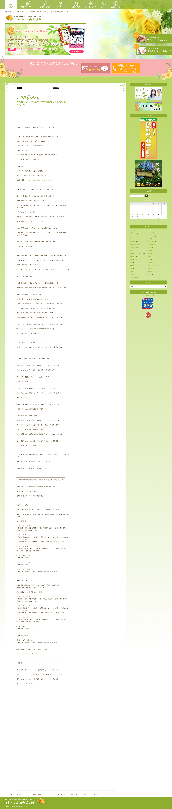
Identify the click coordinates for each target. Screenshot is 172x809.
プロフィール (60, 7)
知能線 (150, 268)
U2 (149, 230)
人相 (149, 239)
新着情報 (132, 259)
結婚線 (150, 271)
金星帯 (150, 274)
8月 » (159, 218)
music (131, 230)
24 (137, 214)
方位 (149, 259)
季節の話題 (132, 247)
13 (153, 210)
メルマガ (132, 239)
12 (148, 210)
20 (153, 212)
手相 (131, 250)
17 (137, 212)
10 (137, 210)
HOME (11, 7)
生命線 (131, 268)
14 (158, 210)
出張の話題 (132, 242)
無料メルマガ (151, 265)
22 (164, 212)
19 (148, 212)
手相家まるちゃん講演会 (136, 253)
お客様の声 (75, 7)
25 (143, 214)
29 (164, 214)
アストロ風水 (90, 7)
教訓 (149, 256)
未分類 (131, 262)
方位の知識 (115, 7)
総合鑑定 (132, 274)
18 (143, 212)
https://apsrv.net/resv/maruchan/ (42, 180)
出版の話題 (151, 242)
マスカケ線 (151, 236)
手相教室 (150, 253)
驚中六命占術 (133, 277)
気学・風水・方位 (134, 265)
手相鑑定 (132, 256)
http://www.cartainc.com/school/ (25, 654)
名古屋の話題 (151, 244)
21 (158, 212)
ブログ (103, 7)
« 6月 (137, 218)
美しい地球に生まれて (148, 295)
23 (132, 214)
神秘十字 (132, 271)
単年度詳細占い (134, 244)
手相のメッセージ (27, 7)
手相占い (150, 250)
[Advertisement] (44, 121)
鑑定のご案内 (45, 7)
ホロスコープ (133, 236)
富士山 (150, 247)
